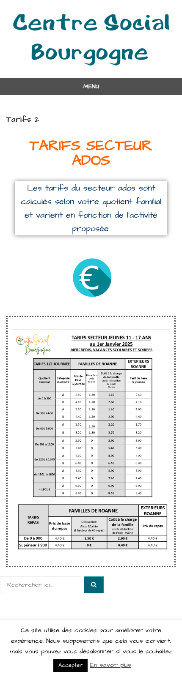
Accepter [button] (70, 665)
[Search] (94, 584)
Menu (91, 86)
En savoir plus (110, 665)
